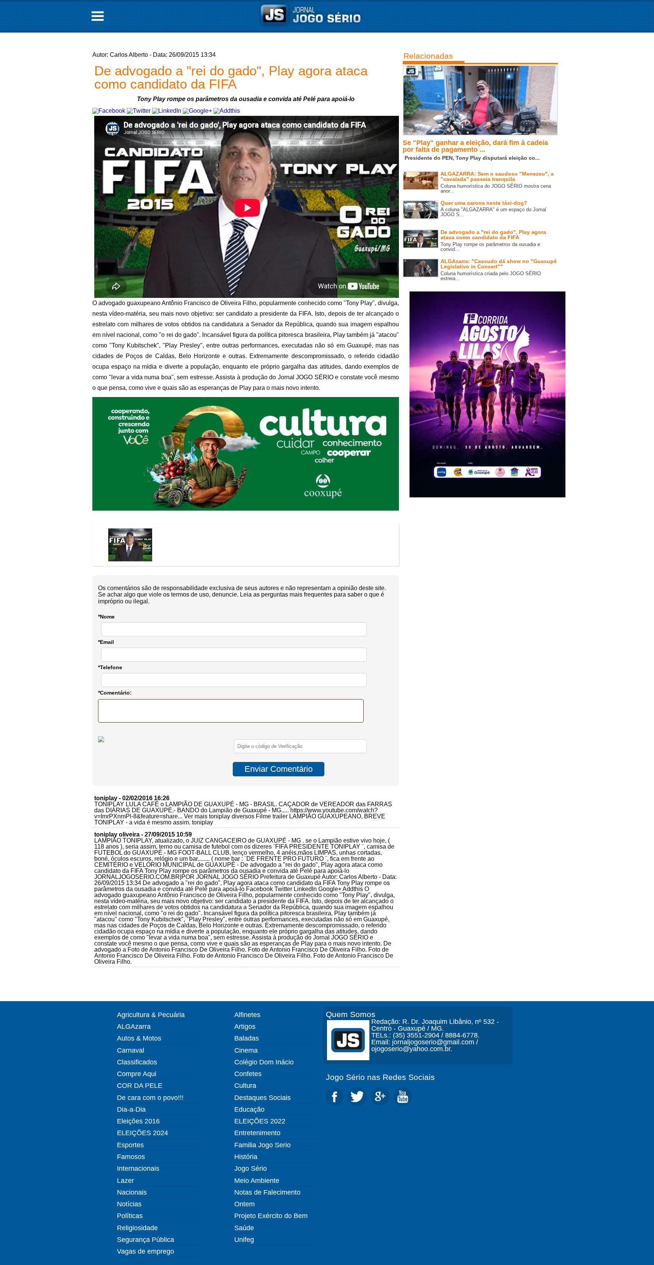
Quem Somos (350, 1014)
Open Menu (98, 16)
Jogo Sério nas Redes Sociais (380, 1077)
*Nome (106, 617)
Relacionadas (428, 55)
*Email (106, 642)
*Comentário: (115, 693)
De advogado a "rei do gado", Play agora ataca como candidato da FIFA (230, 77)
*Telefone (110, 667)
